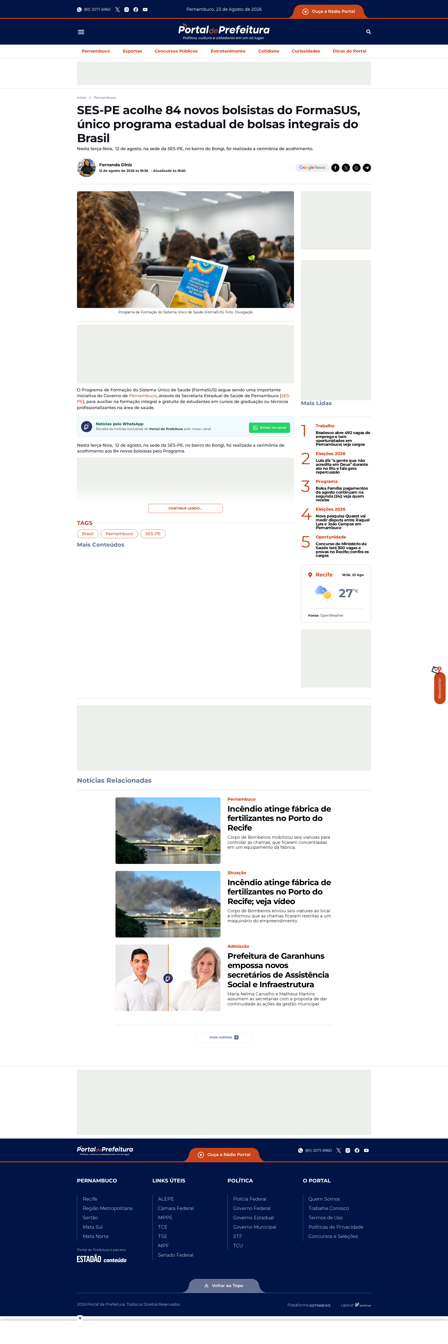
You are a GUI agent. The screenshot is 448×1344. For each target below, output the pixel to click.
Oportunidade (331, 537)
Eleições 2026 (330, 454)
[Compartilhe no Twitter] (346, 168)
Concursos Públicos (176, 51)
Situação (237, 873)
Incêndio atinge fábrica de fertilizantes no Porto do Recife (279, 818)
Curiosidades (306, 51)
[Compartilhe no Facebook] (335, 168)
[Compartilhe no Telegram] (367, 168)
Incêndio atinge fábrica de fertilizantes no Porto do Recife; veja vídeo (279, 892)
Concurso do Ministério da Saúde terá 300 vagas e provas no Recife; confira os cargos (342, 550)
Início (81, 98)
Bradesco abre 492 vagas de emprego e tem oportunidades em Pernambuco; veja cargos (343, 438)
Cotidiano (268, 51)
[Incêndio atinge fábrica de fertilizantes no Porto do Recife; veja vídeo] (168, 904)
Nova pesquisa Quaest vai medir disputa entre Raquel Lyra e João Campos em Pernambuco (342, 522)
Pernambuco (96, 51)
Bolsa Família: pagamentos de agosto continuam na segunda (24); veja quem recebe (342, 494)
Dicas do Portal (349, 51)
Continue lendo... (185, 508)
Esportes (132, 51)
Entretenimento (228, 51)
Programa (327, 482)
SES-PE (153, 533)
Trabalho (325, 426)
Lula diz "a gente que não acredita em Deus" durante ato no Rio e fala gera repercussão (342, 466)
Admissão (238, 946)
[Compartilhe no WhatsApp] (356, 168)
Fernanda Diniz (115, 164)
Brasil (88, 533)
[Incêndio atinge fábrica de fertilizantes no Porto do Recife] (168, 830)
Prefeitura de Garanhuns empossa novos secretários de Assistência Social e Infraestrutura (278, 970)
